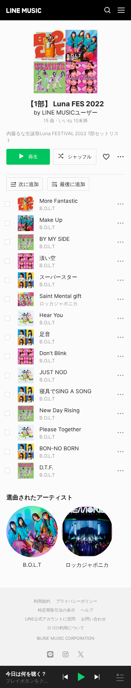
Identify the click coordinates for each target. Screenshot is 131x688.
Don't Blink (52, 353)
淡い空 (47, 258)
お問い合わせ (93, 618)
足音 (44, 334)
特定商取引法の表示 (56, 609)
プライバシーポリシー (76, 601)
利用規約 (42, 601)
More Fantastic (58, 201)
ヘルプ (87, 609)
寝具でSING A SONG (65, 391)
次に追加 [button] (28, 184)
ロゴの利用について (65, 627)
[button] (81, 678)
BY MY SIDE (54, 239)
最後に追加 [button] (72, 184)
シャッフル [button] (79, 157)
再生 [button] (32, 157)
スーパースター (58, 277)
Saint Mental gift (60, 296)
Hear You (51, 315)
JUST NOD (53, 372)
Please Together (60, 429)
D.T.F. (46, 467)
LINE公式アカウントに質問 (50, 618)
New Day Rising (59, 410)
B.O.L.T (47, 208)
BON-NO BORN (59, 448)
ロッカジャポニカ (58, 304)
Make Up (50, 220)
